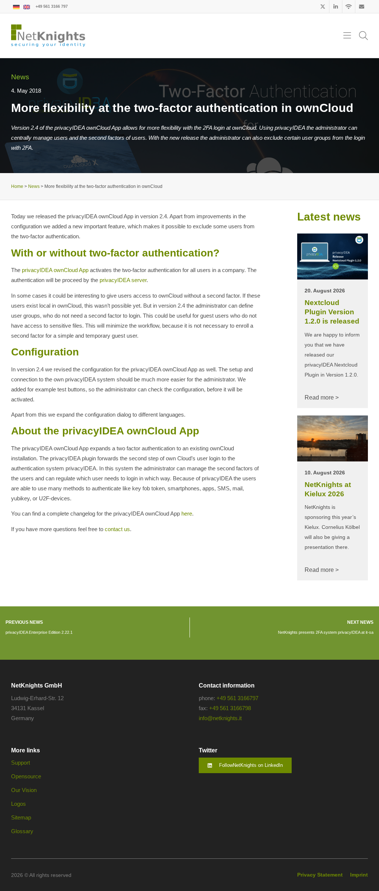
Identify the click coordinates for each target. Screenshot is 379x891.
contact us (117, 529)
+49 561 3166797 (237, 698)
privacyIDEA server (123, 280)
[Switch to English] (26, 6)
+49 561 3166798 (230, 708)
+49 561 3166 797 (52, 6)
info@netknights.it (220, 718)
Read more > (322, 397)
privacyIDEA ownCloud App (55, 270)
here (186, 513)
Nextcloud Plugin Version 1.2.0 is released (332, 312)
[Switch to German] (16, 6)
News (20, 77)
